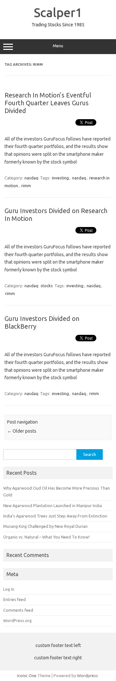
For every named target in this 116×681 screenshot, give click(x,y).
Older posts (21, 431)
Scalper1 (58, 12)
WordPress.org (17, 620)
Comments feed (18, 610)
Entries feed (14, 599)
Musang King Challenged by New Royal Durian (45, 526)
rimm (26, 185)
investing (60, 178)
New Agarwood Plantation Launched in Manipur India (52, 505)
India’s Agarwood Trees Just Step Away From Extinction (55, 516)
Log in (8, 589)
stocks (47, 285)
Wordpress (87, 675)
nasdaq (31, 178)
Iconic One (26, 675)
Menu (58, 45)
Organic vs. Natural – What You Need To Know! (46, 537)
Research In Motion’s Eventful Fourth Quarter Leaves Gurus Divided (48, 102)
